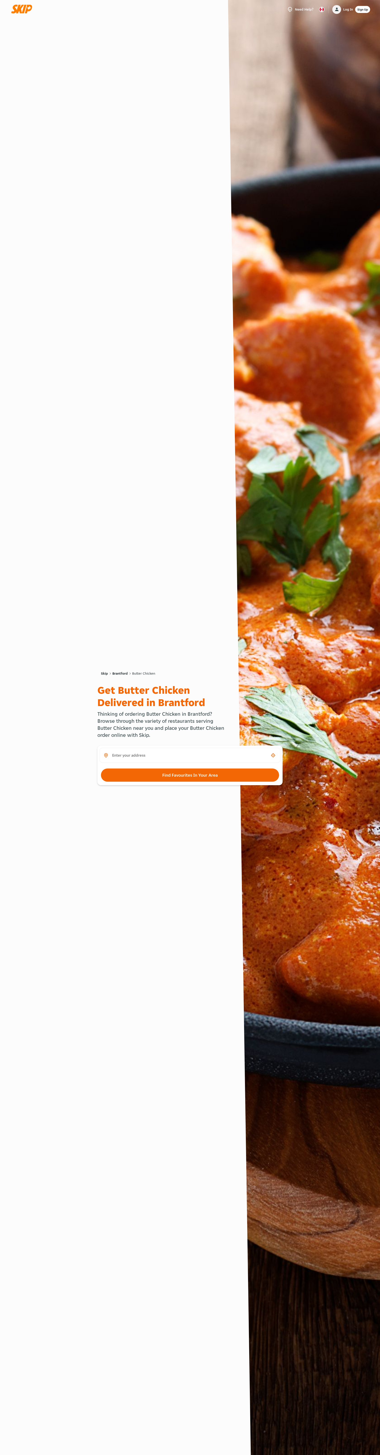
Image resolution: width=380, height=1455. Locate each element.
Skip (104, 673)
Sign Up (362, 9)
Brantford (120, 673)
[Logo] (23, 9)
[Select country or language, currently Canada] (321, 9)
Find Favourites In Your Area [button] (190, 775)
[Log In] (336, 9)
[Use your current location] (273, 755)
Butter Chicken (143, 673)
